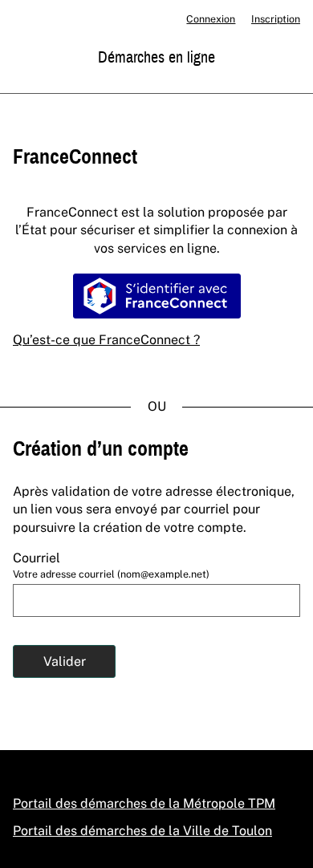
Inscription (275, 19)
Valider (64, 661)
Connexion (210, 19)
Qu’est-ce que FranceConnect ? (106, 339)
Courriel (36, 558)
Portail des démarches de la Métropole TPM (144, 803)
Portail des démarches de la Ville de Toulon (142, 830)
